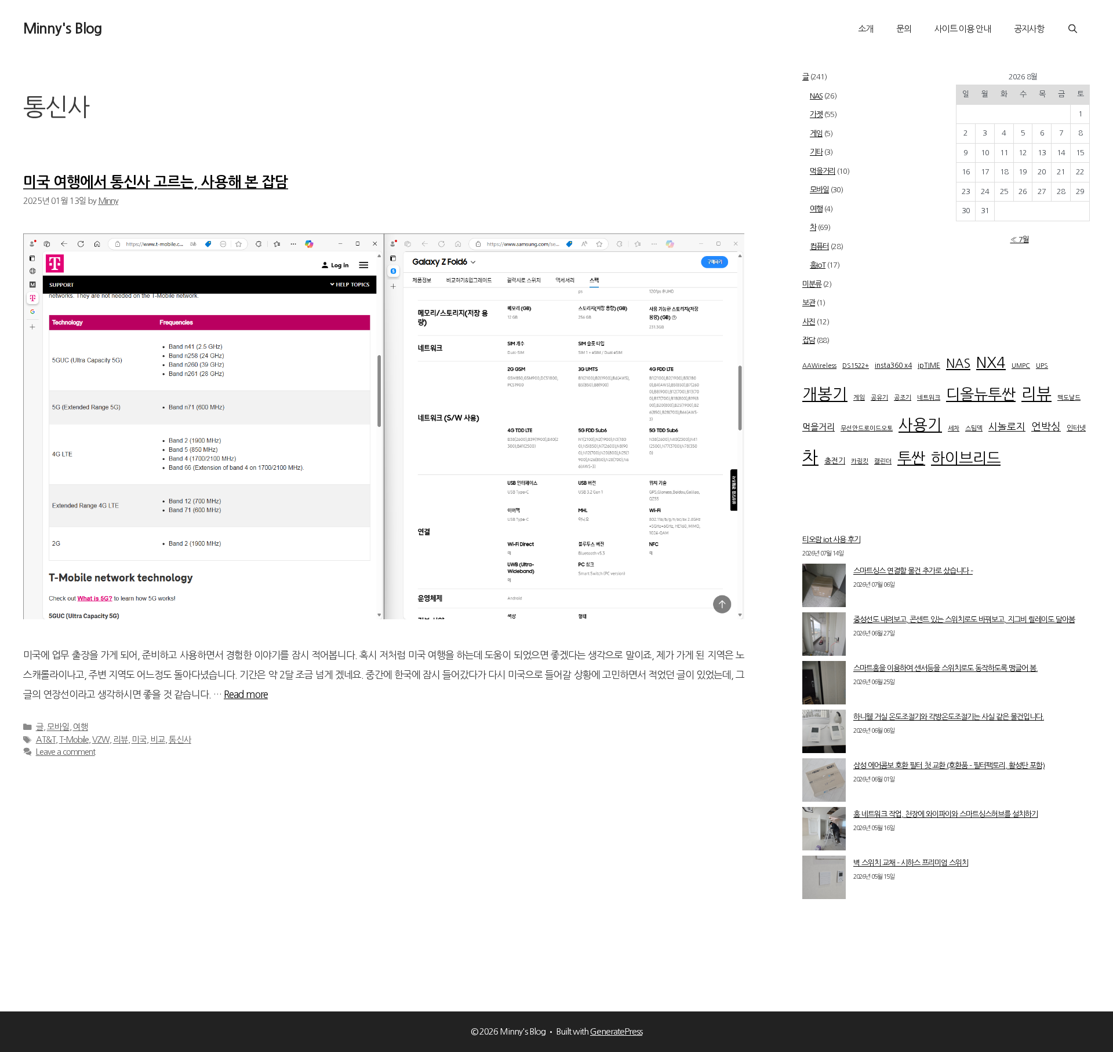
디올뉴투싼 (981, 394)
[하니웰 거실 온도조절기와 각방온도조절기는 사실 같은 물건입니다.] (824, 734)
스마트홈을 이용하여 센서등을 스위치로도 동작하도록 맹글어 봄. (945, 668)
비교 (157, 740)
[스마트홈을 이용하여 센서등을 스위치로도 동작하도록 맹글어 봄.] (824, 685)
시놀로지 (1006, 427)
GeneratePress (616, 1031)
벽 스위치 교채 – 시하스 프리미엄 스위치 (910, 863)
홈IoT (817, 265)
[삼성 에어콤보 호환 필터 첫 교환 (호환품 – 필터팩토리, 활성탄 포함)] (824, 782)
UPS (1042, 366)
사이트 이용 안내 (962, 28)
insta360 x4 (893, 365)
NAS (816, 96)
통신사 (180, 740)
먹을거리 (822, 171)
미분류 (811, 284)
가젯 (816, 114)
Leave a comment (65, 752)
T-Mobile (74, 740)
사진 (808, 322)
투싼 (911, 458)
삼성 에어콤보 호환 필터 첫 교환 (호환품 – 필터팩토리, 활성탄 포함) (949, 765)
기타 (816, 152)
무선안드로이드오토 (867, 428)
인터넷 (1076, 428)
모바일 (58, 727)
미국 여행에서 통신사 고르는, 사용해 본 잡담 (155, 182)
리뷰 (120, 740)
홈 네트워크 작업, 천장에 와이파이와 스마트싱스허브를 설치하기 (945, 814)
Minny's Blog (62, 28)
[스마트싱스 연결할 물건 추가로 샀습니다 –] (824, 588)
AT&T (46, 740)
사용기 (920, 425)
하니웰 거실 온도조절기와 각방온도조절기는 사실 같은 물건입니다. (948, 717)
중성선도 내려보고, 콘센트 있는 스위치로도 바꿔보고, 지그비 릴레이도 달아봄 (964, 619)
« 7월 (1019, 239)
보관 (808, 302)
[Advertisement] (946, 503)
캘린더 (883, 461)
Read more (246, 694)
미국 (139, 740)
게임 (816, 133)
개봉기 (825, 394)
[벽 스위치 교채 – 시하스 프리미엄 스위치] (824, 880)
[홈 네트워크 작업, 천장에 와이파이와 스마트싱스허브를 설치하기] (824, 831)
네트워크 (928, 397)
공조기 (902, 397)
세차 (953, 428)
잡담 (808, 340)
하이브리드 (966, 458)
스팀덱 (974, 428)
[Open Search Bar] (1073, 29)
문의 (903, 28)
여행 (80, 727)
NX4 (991, 362)
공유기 (879, 397)
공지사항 (1029, 28)
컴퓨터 (819, 246)
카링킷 (859, 461)
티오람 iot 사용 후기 (831, 539)
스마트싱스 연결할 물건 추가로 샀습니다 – (913, 571)
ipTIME (929, 365)
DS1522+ (855, 366)
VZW (101, 740)
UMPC (1021, 366)
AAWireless (819, 366)
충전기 (834, 461)
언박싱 (1046, 427)
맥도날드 (1069, 397)
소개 (865, 28)
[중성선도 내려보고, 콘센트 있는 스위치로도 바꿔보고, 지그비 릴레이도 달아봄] (824, 636)
